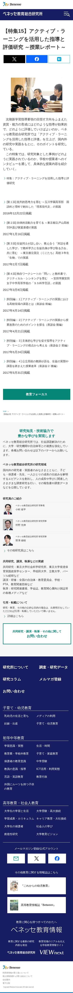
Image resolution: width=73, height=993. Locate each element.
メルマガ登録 (50, 679)
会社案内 (6, 980)
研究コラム (12, 679)
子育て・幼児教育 (47, 723)
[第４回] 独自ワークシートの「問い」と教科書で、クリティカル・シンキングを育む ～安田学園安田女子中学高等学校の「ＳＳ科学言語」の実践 (38, 278)
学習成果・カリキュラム (19, 818)
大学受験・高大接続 (48, 810)
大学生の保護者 (13, 826)
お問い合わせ (14, 691)
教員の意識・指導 (15, 768)
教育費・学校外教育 (16, 753)
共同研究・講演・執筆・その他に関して (37, 634)
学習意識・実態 (13, 745)
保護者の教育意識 (15, 761)
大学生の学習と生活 (16, 810)
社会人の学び (44, 826)
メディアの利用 (45, 715)
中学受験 (41, 761)
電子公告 (6, 983)
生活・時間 (43, 745)
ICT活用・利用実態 (48, 768)
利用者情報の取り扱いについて (16, 973)
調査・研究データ (53, 667)
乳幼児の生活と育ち (16, 715)
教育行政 (41, 776)
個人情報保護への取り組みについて (17, 976)
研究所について (16, 667)
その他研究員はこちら (20, 550)
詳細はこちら (15, 616)
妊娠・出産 (11, 723)
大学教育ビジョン (47, 834)
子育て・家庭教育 (47, 753)
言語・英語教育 (13, 776)
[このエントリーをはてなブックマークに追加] (59, 61)
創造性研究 (11, 834)
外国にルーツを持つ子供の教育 (19, 786)
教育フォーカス (36, 394)
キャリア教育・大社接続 (51, 818)
